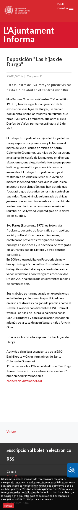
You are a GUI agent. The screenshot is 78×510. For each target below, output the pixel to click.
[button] (71, 9)
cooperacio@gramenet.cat (24, 381)
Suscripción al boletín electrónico (38, 450)
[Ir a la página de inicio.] (17, 11)
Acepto (8, 505)
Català (60, 4)
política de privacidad (42, 495)
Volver (11, 431)
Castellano (63, 8)
